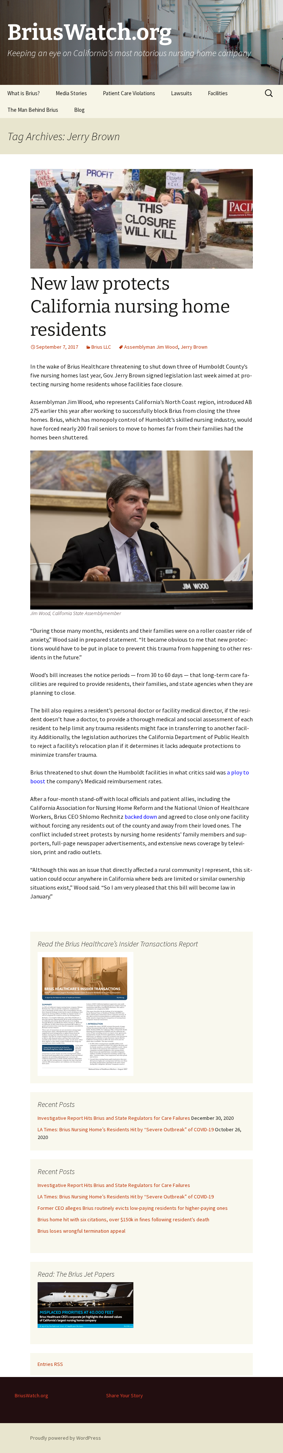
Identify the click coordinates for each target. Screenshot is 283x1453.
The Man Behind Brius (32, 109)
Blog (79, 109)
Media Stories (71, 93)
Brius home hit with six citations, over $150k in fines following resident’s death (123, 1219)
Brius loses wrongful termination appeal (81, 1231)
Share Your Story (124, 1395)
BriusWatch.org (31, 1395)
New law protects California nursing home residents (130, 307)
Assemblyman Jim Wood (151, 347)
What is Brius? (23, 93)
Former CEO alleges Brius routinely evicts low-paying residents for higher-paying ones (133, 1208)
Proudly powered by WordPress (65, 1438)
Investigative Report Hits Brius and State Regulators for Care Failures (114, 1118)
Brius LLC (101, 347)
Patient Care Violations (129, 93)
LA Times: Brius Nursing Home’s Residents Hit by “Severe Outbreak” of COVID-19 (126, 1129)
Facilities (218, 93)
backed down (141, 816)
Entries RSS (50, 1364)
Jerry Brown (194, 347)
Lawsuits (181, 93)
